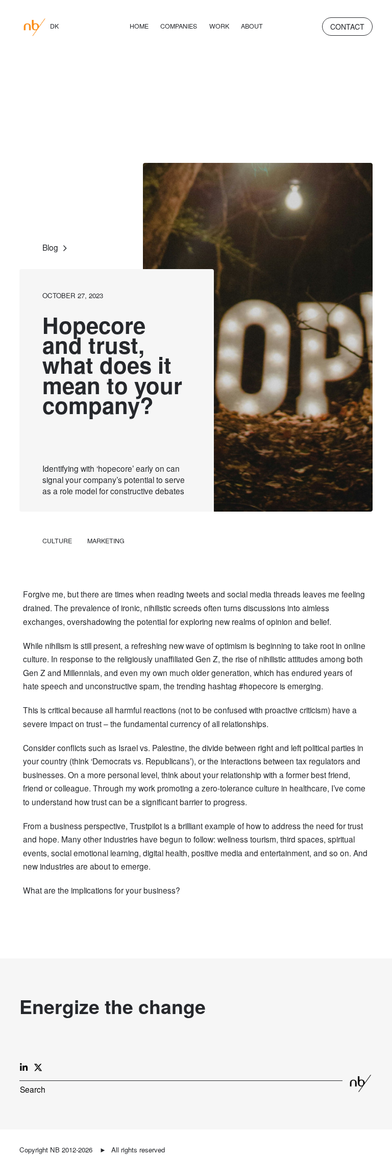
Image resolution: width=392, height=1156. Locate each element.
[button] (32, 1089)
